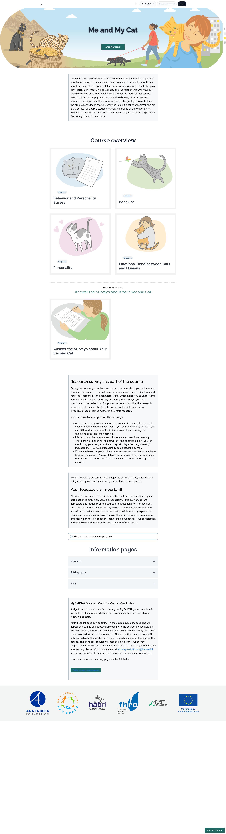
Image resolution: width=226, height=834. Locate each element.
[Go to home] (42, 4)
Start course (113, 47)
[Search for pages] (136, 4)
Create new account (167, 4)
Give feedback (214, 830)
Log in (182, 4)
